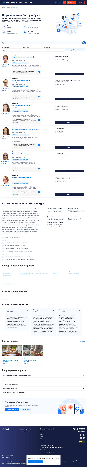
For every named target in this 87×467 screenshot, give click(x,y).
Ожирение (55, 273)
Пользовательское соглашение (47, 445)
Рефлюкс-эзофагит (7, 282)
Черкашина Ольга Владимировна (22, 177)
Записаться (71, 2)
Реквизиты (43, 449)
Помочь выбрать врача (12, 409)
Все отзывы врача (5, 65)
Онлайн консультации (24, 432)
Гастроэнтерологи (6, 299)
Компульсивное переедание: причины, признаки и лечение (26, 275)
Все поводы (9, 285)
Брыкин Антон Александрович (21, 80)
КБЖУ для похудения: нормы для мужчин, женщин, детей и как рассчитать (11, 360)
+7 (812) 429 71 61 (78, 429)
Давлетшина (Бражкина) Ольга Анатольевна (25, 129)
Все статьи (82, 341)
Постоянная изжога (74, 273)
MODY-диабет (5, 273)
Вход (80, 2)
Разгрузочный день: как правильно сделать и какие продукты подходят (33, 360)
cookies (38, 458)
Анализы (31, 2)
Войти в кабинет (25, 409)
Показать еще (15, 73)
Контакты (42, 441)
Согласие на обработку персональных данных (51, 447)
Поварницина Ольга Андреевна (22, 154)
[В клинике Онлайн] (33, 50)
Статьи (20, 2)
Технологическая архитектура (47, 452)
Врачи (25, 2)
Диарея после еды (6, 275)
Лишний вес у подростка (42, 273)
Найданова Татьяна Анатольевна (22, 57)
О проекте (14, 2)
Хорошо (35, 461)
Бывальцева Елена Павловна (21, 105)
